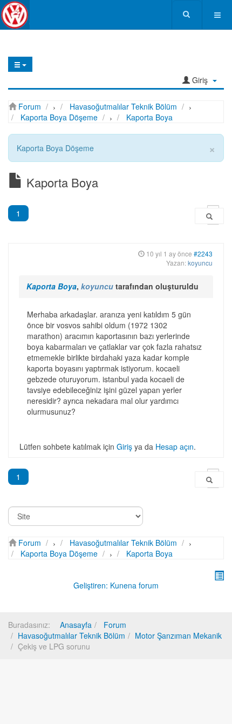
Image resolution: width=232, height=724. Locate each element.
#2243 (203, 253)
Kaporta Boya (51, 286)
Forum (113, 624)
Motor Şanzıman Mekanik (178, 635)
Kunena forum (134, 585)
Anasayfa (76, 624)
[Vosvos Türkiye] (15, 15)
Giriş (124, 446)
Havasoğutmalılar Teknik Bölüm (71, 635)
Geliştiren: (90, 585)
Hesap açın (174, 446)
